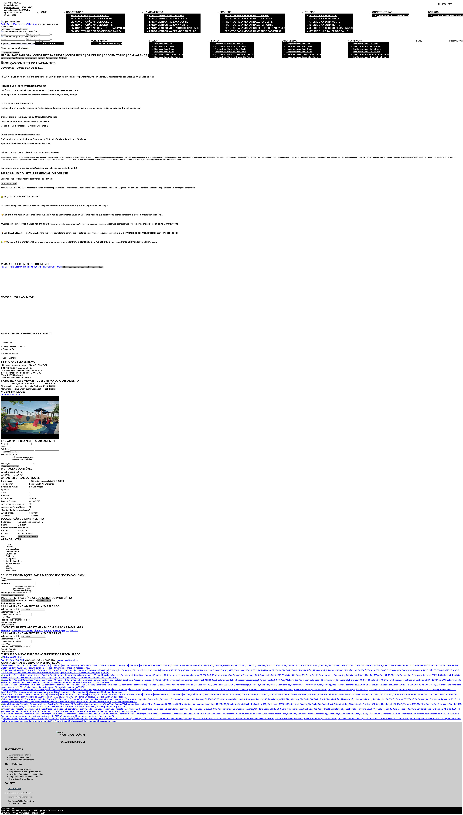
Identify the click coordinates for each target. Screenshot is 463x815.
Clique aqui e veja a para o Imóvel (82, 267)
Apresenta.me (7, 808)
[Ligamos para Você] (10, 22)
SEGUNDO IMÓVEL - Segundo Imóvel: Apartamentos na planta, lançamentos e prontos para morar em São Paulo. (13, 9)
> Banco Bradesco (9, 353)
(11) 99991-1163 (445, 4)
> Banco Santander (9, 358)
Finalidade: (6, 452)
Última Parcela (7, 625)
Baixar (52, 386)
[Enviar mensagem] (51, 34)
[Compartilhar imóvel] (2, 61)
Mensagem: (6, 463)
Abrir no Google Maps (28, 536)
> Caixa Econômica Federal (13, 347)
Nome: (4, 444)
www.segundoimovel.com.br (32, 813)
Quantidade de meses (11, 614)
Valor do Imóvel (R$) (10, 609)
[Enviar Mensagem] (51, 39)
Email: (3, 446)
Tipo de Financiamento (11, 620)
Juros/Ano (6, 617)
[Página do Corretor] (11, 657)
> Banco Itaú (6, 342)
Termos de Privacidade (11, 29)
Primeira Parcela (8, 622)
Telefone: (5, 449)
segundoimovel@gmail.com (67, 660)
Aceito (24, 29)
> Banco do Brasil (9, 349)
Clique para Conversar (10, 52)
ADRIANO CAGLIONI (13, 659)
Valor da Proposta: (9, 454)
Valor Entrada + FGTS (10, 612)
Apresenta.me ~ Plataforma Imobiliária (18, 810)
